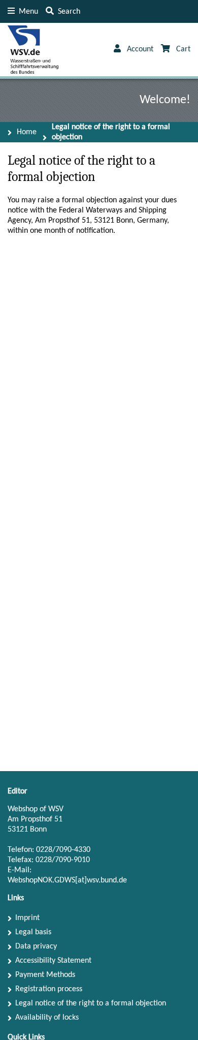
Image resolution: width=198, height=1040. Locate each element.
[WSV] (33, 49)
